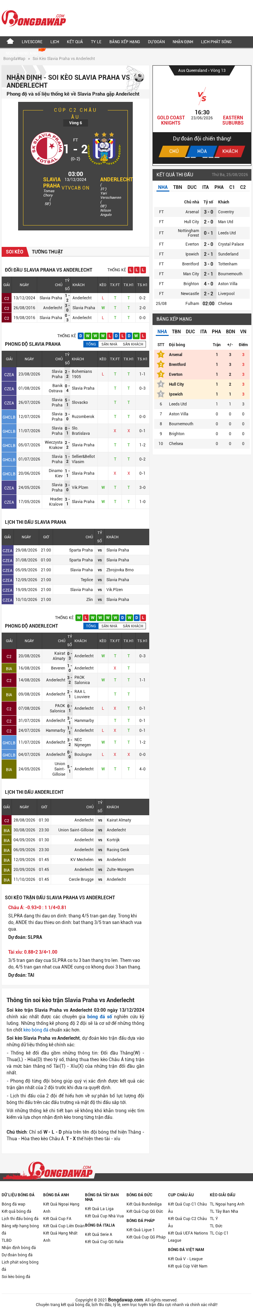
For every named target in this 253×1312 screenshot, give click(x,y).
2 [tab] (193, 157)
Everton (192, 244)
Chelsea (225, 303)
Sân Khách (133, 344)
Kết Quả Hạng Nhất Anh (60, 1237)
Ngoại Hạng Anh (22, 53)
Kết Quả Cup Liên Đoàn (64, 1226)
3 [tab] (199, 157)
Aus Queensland (182, 70)
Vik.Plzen (80, 487)
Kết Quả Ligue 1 (140, 1230)
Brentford (190, 264)
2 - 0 (208, 221)
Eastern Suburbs (222, 120)
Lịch (54, 42)
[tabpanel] (191, 115)
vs (100, 550)
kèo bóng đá (35, 1029)
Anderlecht (116, 179)
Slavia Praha (52, 182)
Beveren (58, 668)
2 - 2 (208, 293)
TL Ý (214, 1218)
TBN (177, 187)
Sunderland (228, 254)
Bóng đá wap (13, 1204)
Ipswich (192, 254)
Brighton (191, 284)
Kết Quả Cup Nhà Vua (104, 1216)
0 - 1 (208, 233)
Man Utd (225, 222)
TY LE (96, 42)
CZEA (9, 375)
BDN (230, 331)
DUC (192, 187)
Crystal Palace (231, 244)
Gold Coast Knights (160, 120)
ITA (205, 187)
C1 (232, 187)
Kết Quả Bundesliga (144, 1204)
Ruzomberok (83, 416)
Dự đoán (156, 42)
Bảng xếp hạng (124, 42)
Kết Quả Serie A (98, 1234)
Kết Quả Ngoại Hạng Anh (61, 1208)
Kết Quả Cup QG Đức (144, 1211)
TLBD (7, 1240)
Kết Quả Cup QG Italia (104, 1241)
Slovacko (80, 402)
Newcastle (190, 293)
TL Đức (216, 1226)
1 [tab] (187, 157)
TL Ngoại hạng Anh (227, 1204)
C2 (6, 298)
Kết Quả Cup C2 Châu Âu (187, 1222)
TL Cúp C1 (219, 1233)
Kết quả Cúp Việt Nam (187, 1266)
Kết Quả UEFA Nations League (188, 1237)
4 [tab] (205, 157)
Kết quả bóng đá (16, 1211)
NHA (163, 187)
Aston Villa (228, 284)
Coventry (226, 212)
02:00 (208, 303)
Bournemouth (230, 274)
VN (243, 331)
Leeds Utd (227, 233)
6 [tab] (216, 157)
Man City (191, 274)
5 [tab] (211, 157)
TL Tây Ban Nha (224, 1211)
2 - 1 (208, 254)
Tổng (91, 344)
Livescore (32, 42)
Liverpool (226, 293)
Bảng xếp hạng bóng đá (20, 1230)
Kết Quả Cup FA (57, 1218)
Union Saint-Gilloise (58, 769)
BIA (9, 669)
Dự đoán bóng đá (17, 1255)
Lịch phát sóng (216, 42)
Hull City (191, 222)
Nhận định (183, 42)
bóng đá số (99, 1016)
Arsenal (192, 212)
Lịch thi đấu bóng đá (20, 1218)
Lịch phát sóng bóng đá (20, 1266)
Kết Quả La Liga (99, 1209)
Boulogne (83, 754)
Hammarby (84, 720)
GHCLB (9, 417)
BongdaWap (14, 58)
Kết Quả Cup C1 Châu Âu (187, 1208)
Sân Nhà (109, 344)
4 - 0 (208, 283)
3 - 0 (208, 212)
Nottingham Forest (188, 233)
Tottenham (227, 264)
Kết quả (75, 42)
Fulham (192, 303)
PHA (219, 187)
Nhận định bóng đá (19, 1247)
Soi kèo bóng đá (16, 1276)
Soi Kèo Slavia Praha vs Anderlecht (64, 58)
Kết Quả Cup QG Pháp (146, 1237)
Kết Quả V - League (185, 1259)
